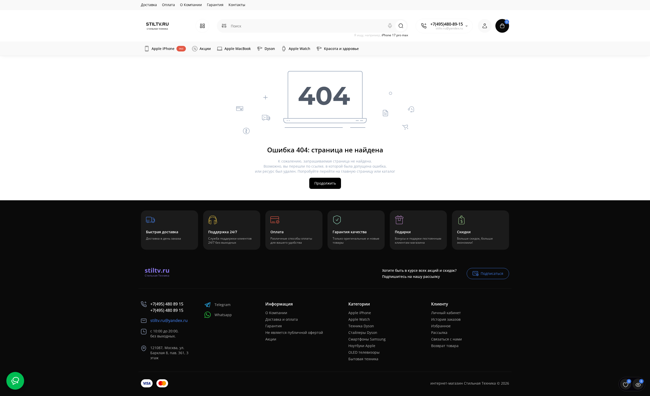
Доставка (149, 4)
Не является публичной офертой (294, 332)
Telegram (223, 304)
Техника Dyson (361, 325)
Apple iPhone (359, 312)
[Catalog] (202, 26)
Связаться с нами (446, 339)
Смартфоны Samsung (367, 339)
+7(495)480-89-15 (446, 24)
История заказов (446, 319)
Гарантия (215, 4)
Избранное (441, 325)
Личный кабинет (446, 312)
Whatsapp (223, 314)
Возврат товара (445, 345)
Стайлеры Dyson (362, 332)
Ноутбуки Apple (361, 345)
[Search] (390, 25)
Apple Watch (359, 319)
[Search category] (224, 25)
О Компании (191, 4)
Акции (270, 339)
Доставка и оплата (281, 319)
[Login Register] (485, 26)
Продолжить (325, 183)
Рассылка (439, 332)
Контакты (237, 4)
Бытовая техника (363, 358)
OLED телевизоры (364, 352)
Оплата (168, 4)
